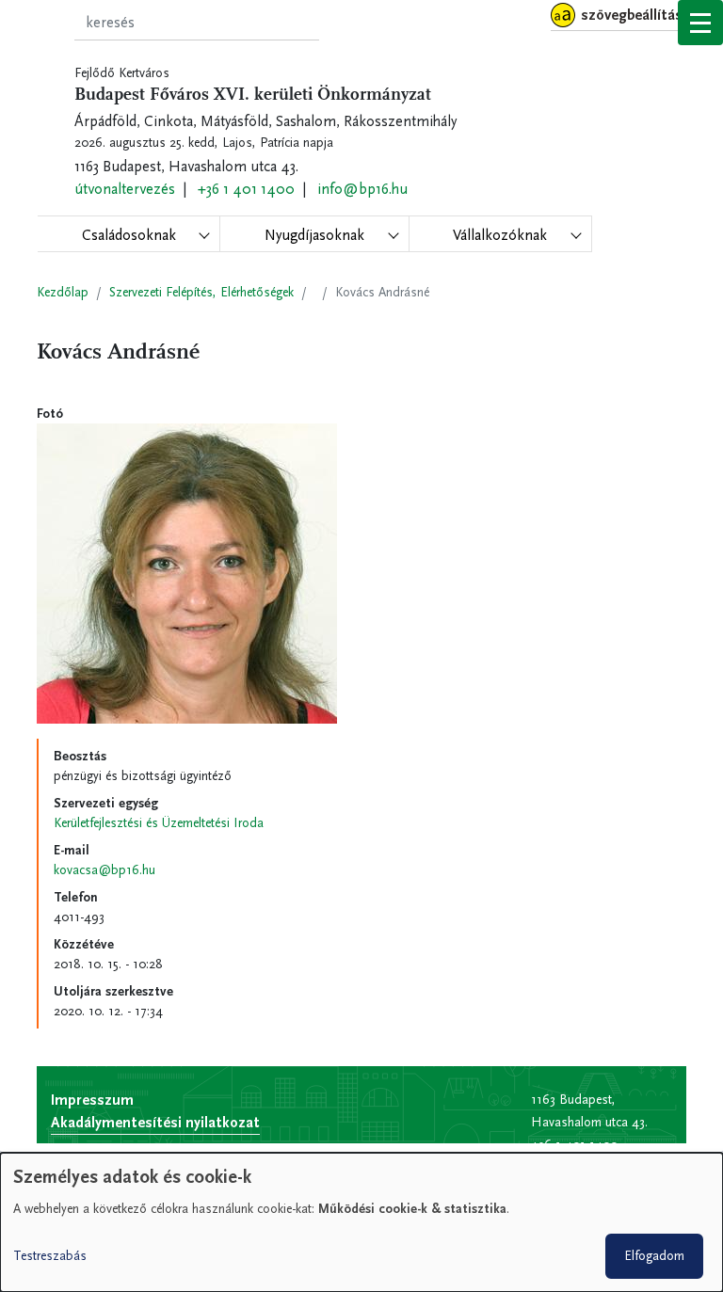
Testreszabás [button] (50, 1256)
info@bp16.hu (362, 189)
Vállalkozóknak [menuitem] (500, 235)
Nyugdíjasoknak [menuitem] (314, 235)
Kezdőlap (62, 292)
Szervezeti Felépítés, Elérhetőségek (201, 292)
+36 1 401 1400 (246, 189)
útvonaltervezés (124, 189)
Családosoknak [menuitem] (129, 235)
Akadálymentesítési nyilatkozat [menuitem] (155, 1122)
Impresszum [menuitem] (92, 1100)
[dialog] (361, 1222)
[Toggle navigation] (700, 22)
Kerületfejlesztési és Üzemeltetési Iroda (159, 823)
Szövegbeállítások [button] (640, 15)
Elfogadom (654, 1256)
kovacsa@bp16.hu (104, 870)
